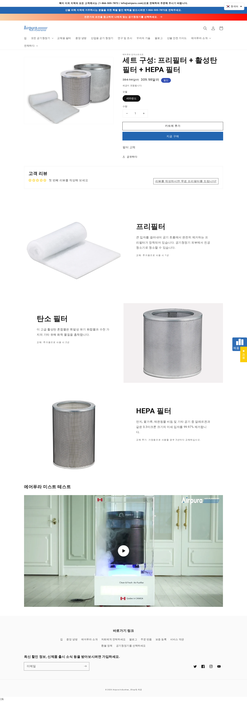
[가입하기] (85, 666)
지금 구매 (173, 136)
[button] (42, 38)
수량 (125, 106)
